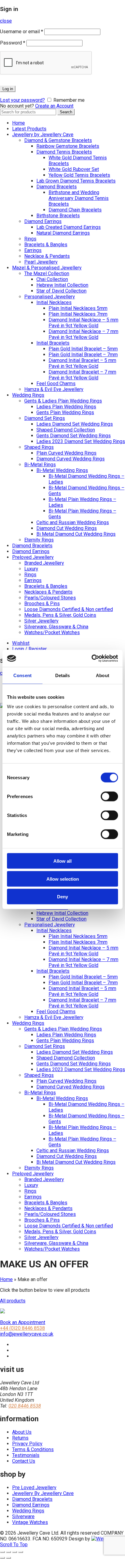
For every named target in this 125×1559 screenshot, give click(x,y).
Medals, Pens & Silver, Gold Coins (60, 615)
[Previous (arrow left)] (2, 1558)
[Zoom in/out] (20, 1552)
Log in (7, 89)
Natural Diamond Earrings (63, 233)
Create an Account (54, 106)
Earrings (33, 250)
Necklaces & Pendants (48, 592)
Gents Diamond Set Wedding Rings (73, 436)
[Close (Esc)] (2, 1552)
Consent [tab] (22, 675)
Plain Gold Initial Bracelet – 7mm (83, 354)
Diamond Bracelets (56, 187)
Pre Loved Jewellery (34, 1487)
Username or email (21, 31)
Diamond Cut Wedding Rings (66, 528)
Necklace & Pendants (47, 256)
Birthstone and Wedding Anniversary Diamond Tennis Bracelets (79, 198)
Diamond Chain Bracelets (75, 210)
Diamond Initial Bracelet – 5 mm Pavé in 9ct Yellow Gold (82, 363)
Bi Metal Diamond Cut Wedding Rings (76, 534)
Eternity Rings (39, 540)
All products (12, 1301)
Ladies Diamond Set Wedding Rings (74, 424)
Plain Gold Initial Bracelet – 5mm (83, 349)
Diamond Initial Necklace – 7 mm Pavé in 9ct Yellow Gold (83, 334)
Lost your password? (22, 100)
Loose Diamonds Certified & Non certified (68, 609)
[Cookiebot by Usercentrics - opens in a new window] (91, 658)
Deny (62, 896)
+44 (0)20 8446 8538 (22, 1328)
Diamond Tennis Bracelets (64, 152)
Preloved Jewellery (33, 557)
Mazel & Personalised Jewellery (47, 268)
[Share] (8, 1552)
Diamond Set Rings (44, 418)
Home (18, 123)
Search (66, 112)
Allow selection (62, 878)
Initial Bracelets (52, 343)
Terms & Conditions (33, 1449)
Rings (30, 239)
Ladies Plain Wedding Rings (66, 407)
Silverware (23, 1516)
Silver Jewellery (41, 621)
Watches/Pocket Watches (52, 632)
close (6, 21)
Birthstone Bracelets (58, 215)
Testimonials (25, 1455)
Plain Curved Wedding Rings (66, 453)
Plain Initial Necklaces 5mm (78, 308)
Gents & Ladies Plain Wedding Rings (63, 401)
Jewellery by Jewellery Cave (42, 134)
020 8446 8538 (24, 1406)
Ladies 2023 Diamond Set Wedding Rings (80, 441)
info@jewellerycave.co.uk (26, 1334)
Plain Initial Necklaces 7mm (78, 314)
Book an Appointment (22, 1322)
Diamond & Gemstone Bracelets (58, 140)
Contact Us (23, 1461)
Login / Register (29, 649)
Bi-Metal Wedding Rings (62, 470)
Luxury (31, 569)
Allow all (62, 861)
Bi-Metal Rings (40, 464)
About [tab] (102, 675)
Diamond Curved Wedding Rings (70, 459)
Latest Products (29, 129)
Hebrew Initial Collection (62, 285)
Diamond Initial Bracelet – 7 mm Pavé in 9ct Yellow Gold (82, 375)
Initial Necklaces (54, 302)
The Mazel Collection (46, 273)
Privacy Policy (27, 1444)
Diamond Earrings (43, 221)
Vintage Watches (30, 1522)
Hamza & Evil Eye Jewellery (53, 389)
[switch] (109, 796)
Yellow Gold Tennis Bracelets (79, 175)
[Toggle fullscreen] (14, 1552)
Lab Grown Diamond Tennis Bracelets (76, 181)
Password (12, 43)
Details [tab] (62, 675)
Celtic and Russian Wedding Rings (72, 522)
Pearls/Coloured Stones (50, 598)
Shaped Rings (39, 447)
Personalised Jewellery (49, 297)
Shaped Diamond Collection (65, 430)
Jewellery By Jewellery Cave (43, 1493)
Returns (20, 1438)
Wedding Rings (28, 395)
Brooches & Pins (42, 603)
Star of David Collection (61, 291)
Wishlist (20, 643)
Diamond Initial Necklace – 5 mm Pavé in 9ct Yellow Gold (83, 322)
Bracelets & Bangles (45, 244)
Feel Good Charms (56, 383)
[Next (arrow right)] (8, 1558)
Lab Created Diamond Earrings (68, 227)
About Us (22, 1432)
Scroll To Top (14, 1544)
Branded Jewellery (44, 563)
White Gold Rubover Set (74, 169)
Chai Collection (52, 279)
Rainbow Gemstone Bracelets (67, 146)
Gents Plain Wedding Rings (65, 412)
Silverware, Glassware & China (56, 627)
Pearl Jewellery (41, 262)
